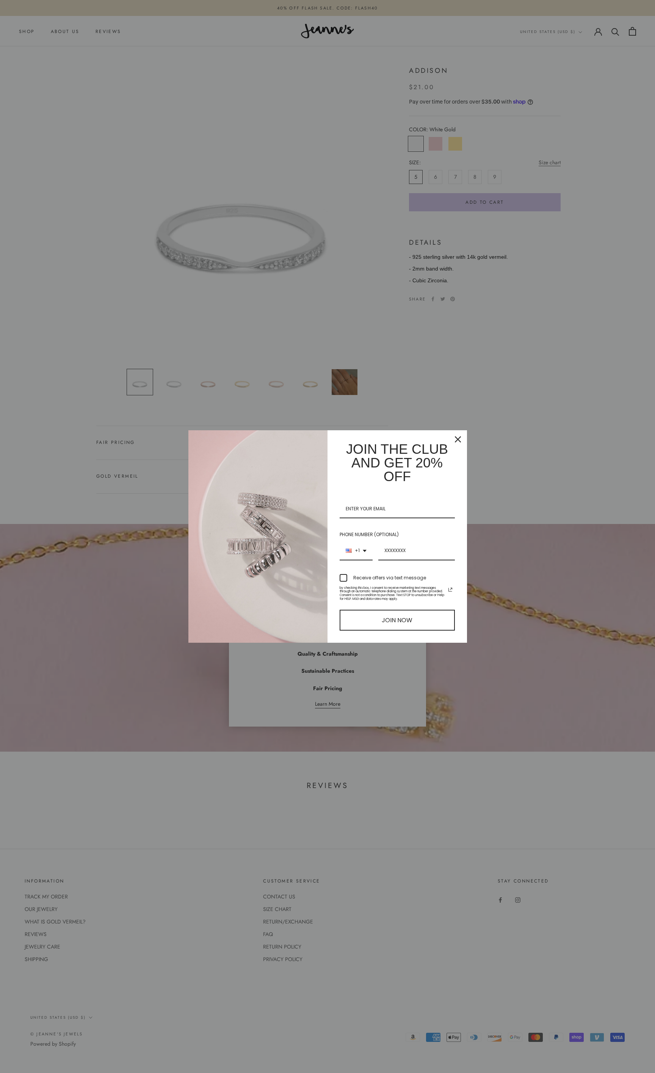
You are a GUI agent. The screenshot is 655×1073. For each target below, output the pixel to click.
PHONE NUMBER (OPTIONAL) (369, 534)
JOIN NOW (397, 620)
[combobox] (356, 551)
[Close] (458, 439)
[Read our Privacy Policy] (450, 589)
